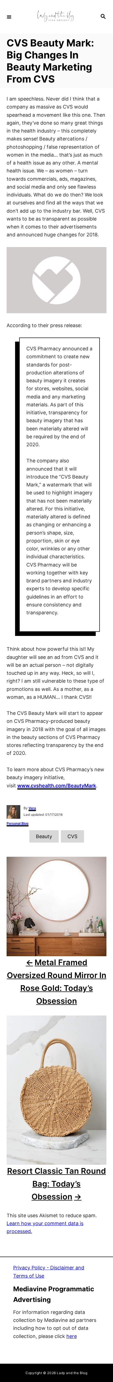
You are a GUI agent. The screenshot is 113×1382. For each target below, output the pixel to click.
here (71, 1336)
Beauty (44, 836)
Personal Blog (18, 823)
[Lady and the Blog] (55, 17)
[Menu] (9, 17)
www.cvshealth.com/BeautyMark (56, 785)
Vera (32, 808)
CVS (72, 836)
